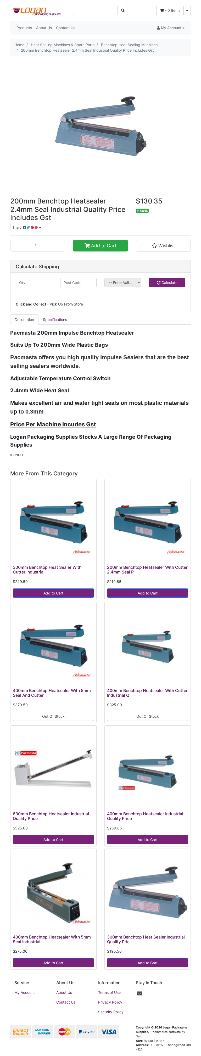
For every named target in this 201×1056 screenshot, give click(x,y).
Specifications (55, 319)
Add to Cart (103, 245)
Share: (18, 227)
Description (24, 319)
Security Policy (111, 1012)
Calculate (168, 282)
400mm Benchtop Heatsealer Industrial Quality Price (145, 816)
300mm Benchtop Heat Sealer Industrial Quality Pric (146, 940)
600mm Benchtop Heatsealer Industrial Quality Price (51, 816)
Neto (139, 1036)
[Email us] (139, 993)
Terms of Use (109, 992)
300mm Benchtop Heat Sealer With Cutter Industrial (47, 570)
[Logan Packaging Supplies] (37, 10)
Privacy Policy (110, 1002)
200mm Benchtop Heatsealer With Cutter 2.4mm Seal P (147, 570)
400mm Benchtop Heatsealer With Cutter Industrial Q (147, 693)
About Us (44, 27)
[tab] (24, 319)
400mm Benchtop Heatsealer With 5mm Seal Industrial (52, 940)
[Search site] (123, 10)
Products (24, 27)
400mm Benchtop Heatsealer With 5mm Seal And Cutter (52, 693)
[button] (171, 28)
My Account (24, 992)
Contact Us (65, 27)
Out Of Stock (53, 716)
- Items (172, 10)
